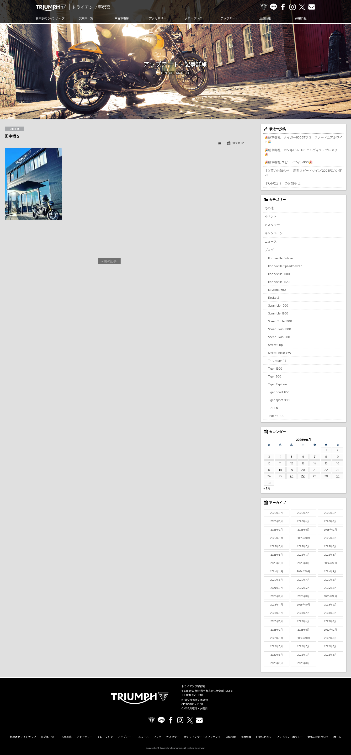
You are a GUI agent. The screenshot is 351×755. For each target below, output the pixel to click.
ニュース (271, 241)
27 (303, 476)
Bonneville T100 (279, 274)
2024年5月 (277, 588)
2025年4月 (303, 554)
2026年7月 (303, 513)
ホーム (337, 737)
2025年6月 (330, 546)
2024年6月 (330, 579)
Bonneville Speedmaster (285, 266)
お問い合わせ (264, 737)
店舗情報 (265, 18)
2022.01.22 (238, 143)
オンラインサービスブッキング (202, 737)
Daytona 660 (277, 290)
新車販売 (50, 18)
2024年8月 (276, 579)
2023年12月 (330, 596)
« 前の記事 (109, 261)
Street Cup (275, 345)
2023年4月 (303, 621)
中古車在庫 (122, 18)
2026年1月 (303, 529)
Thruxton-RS (277, 360)
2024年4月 (303, 588)
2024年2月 (277, 596)
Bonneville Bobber (280, 258)
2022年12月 (330, 629)
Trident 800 (276, 416)
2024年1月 (303, 596)
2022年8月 (276, 646)
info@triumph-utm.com (194, 699)
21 (315, 470)
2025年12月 (330, 529)
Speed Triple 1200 (280, 321)
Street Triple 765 (279, 353)
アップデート (229, 18)
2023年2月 (277, 629)
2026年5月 (277, 521)
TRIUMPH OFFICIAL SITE (263, 7)
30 (338, 476)
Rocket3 (274, 297)
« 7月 (267, 488)
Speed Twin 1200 (279, 329)
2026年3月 (330, 521)
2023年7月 (303, 613)
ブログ (269, 250)
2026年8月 (276, 513)
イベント (271, 216)
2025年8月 (276, 546)
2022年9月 (330, 638)
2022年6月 (330, 646)
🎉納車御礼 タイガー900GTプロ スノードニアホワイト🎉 (304, 139)
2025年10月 (303, 538)
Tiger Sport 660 (279, 392)
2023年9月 (330, 604)
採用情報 (301, 18)
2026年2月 (277, 529)
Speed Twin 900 (279, 337)
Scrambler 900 (278, 305)
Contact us (311, 7)
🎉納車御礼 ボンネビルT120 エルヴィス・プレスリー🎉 (303, 152)
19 (291, 470)
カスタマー (272, 225)
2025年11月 (276, 538)
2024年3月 (330, 588)
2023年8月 (276, 613)
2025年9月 (330, 538)
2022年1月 (303, 663)
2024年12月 (330, 563)
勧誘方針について (318, 737)
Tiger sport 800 (279, 400)
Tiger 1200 (275, 368)
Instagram (292, 7)
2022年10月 (303, 638)
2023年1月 (303, 629)
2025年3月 (330, 554)
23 (337, 470)
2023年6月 (330, 613)
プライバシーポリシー (290, 737)
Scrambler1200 (278, 313)
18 (280, 470)
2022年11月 (276, 638)
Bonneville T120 (279, 282)
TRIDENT (274, 408)
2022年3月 (330, 654)
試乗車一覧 (86, 18)
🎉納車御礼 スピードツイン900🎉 (289, 162)
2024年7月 (303, 579)
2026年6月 (330, 513)
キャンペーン (274, 233)
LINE (273, 7)
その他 (269, 208)
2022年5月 (277, 654)
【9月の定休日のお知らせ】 (284, 183)
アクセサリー (157, 18)
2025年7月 (303, 546)
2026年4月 (303, 521)
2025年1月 (303, 563)
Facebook (283, 7)
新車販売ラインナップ (23, 737)
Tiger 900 (275, 376)
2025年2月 (277, 563)
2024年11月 (276, 571)
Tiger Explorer (277, 384)
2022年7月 (303, 646)
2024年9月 (330, 571)
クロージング (193, 18)
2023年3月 (330, 621)
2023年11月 (276, 604)
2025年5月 (277, 554)
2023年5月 (277, 621)
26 (291, 476)
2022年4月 (303, 654)
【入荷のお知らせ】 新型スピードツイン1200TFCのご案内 (303, 173)
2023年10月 (303, 604)
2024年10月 (303, 571)
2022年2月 (277, 663)
